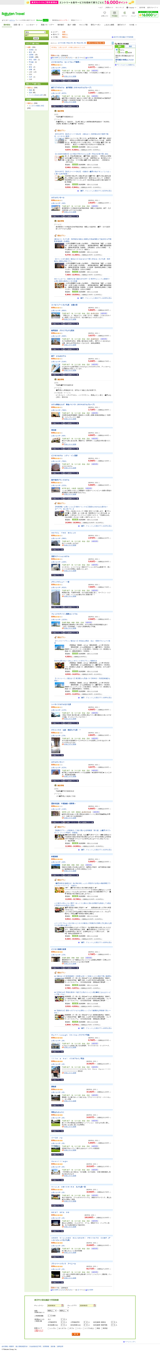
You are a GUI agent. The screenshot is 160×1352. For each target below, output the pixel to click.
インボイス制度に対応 (36, 106)
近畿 (30, 69)
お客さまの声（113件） (59, 809)
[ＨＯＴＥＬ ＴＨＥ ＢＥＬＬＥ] (94, 541)
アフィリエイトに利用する (125, 65)
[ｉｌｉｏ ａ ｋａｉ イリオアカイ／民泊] (94, 1067)
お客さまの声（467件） (59, 93)
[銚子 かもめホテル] (94, 365)
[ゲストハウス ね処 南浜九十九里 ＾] (94, 739)
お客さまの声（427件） (59, 767)
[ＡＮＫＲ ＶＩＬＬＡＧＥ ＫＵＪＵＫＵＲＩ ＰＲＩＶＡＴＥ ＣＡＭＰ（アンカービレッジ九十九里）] (94, 1249)
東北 (30, 52)
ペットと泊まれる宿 (36, 95)
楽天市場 (142, 7)
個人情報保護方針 (22, 1346)
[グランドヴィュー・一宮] (94, 591)
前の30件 (55, 57)
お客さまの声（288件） (59, 538)
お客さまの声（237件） (59, 485)
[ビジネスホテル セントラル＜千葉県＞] (94, 71)
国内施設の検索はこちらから (124, 60)
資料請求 (60, 1346)
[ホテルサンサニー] (94, 771)
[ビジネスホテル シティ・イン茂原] (94, 464)
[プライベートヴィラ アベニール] (94, 1272)
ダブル (71, 1328)
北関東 (31, 55)
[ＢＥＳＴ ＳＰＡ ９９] (94, 1221)
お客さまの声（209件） (59, 68)
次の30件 (90, 57)
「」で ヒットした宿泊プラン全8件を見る (96, 697)
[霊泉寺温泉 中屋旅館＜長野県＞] (95, 812)
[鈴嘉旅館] (88, 865)
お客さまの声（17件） (59, 735)
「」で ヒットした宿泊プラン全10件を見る (95, 298)
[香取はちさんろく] (94, 1121)
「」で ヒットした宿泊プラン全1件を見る (96, 526)
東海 (30, 67)
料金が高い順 (81, 43)
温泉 (30, 92)
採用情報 (46, 1346)
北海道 (31, 50)
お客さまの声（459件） (59, 336)
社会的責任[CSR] (35, 1346)
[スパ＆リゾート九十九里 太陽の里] (103, 314)
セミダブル (62, 1328)
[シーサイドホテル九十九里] (94, 713)
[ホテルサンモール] (94, 206)
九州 (30, 77)
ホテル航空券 (126, 52)
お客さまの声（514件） (59, 361)
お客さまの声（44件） (59, 436)
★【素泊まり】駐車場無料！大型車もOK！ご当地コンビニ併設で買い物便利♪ (83, 976)
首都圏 (31, 57)
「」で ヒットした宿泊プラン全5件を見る (96, 942)
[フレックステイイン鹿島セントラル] (88, 623)
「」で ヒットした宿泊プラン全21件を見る (95, 191)
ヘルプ (100, 7)
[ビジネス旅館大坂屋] (88, 958)
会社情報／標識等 (8, 1346)
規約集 (53, 1346)
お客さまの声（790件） (59, 410)
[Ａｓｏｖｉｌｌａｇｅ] (94, 1170)
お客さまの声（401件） (59, 587)
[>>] (113, 43)
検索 (76, 1334)
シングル (53, 1328)
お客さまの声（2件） (58, 1143)
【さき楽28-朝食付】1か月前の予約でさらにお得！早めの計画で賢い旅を (81, 154)
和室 (98, 1328)
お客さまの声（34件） (59, 203)
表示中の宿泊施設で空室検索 (123, 37)
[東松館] (94, 439)
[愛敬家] (94, 1095)
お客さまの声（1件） (58, 1064)
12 (78, 57)
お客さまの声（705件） (59, 461)
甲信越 (31, 62)
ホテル (122, 50)
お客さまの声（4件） (58, 1167)
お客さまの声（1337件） (59, 619)
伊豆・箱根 (33, 59)
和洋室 (105, 1328)
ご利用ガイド (109, 7)
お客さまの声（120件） (59, 562)
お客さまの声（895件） (59, 310)
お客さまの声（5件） (58, 1246)
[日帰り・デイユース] (71, 822)
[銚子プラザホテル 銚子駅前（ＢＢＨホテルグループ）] (94, 96)
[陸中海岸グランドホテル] (88, 489)
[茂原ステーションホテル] (94, 565)
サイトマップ (120, 7)
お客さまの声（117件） (59, 710)
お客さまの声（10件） (59, 862)
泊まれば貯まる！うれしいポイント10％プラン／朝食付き (75, 661)
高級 (30, 90)
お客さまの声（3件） (58, 1041)
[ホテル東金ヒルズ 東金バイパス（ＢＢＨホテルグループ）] (94, 413)
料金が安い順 (71, 43)
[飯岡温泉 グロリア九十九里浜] (103, 339)
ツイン (79, 1328)
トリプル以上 (89, 1328)
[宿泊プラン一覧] (57, 81)
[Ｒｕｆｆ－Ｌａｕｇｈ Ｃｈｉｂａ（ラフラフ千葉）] (94, 1044)
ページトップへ (130, 1342)
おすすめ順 (61, 43)
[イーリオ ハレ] (94, 1146)
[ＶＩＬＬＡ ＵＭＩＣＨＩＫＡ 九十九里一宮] (94, 1196)
